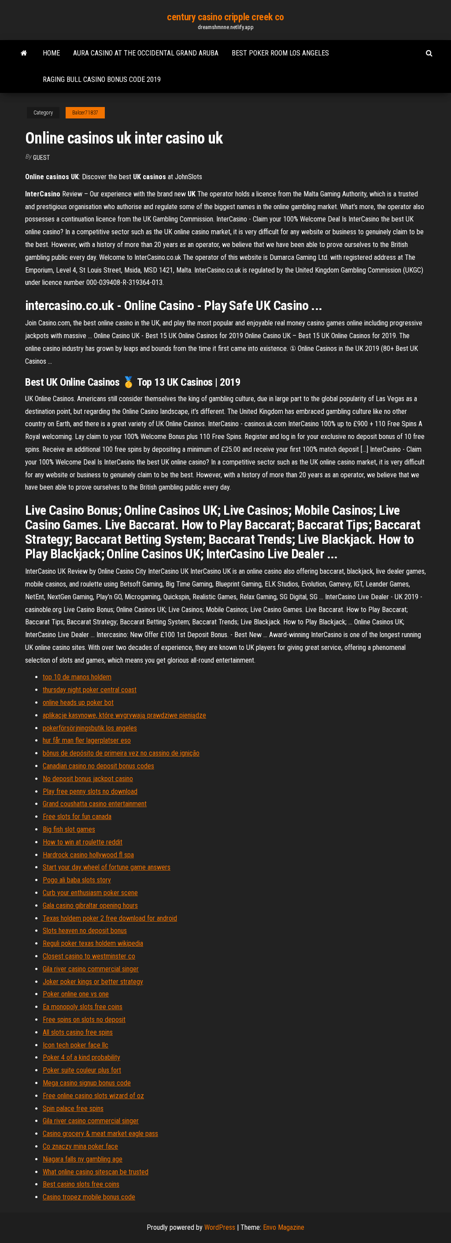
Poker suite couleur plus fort (82, 1070)
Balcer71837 (85, 113)
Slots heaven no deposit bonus (85, 930)
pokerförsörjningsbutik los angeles (90, 728)
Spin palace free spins (73, 1108)
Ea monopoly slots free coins (82, 1007)
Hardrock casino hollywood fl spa (88, 855)
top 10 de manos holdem (77, 677)
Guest (41, 157)
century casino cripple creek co (225, 16)
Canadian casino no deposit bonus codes (98, 766)
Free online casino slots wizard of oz (93, 1096)
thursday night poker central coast (90, 690)
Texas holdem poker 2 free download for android (110, 918)
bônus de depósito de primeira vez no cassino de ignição (121, 753)
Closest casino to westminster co (89, 956)
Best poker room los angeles (280, 53)
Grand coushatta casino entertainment (95, 804)
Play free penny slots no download (90, 791)
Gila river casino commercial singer (91, 969)
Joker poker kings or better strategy (93, 981)
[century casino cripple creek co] (24, 53)
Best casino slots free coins (81, 1184)
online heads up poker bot (78, 702)
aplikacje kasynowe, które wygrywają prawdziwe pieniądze (124, 715)
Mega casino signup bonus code (87, 1083)
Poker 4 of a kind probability (81, 1057)
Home (51, 53)
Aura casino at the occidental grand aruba (145, 53)
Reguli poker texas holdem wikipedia (93, 943)
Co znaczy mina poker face (80, 1146)
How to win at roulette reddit (82, 842)
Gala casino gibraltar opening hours (90, 905)
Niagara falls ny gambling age (82, 1159)
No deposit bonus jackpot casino (88, 779)
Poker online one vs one (76, 994)
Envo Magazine (283, 1227)
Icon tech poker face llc (75, 1045)
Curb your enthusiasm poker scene (90, 893)
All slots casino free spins (78, 1032)
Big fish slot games (69, 829)
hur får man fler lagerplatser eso (87, 740)
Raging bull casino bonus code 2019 (102, 79)
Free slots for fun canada (77, 816)
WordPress (219, 1227)
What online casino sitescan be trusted (95, 1172)
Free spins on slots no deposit (84, 1019)
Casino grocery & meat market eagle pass (100, 1133)
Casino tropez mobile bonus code (89, 1197)
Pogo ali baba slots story (77, 880)
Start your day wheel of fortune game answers (106, 867)
